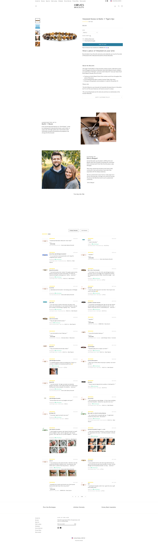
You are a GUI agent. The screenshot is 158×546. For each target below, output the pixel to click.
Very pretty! (90, 398)
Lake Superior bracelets (54, 429)
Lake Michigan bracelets (54, 360)
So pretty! (51, 287)
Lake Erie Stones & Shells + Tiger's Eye (56, 324)
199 (82, 496)
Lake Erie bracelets (53, 318)
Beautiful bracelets (53, 270)
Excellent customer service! (94, 302)
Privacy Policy (76, 1)
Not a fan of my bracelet (93, 270)
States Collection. (101, 171)
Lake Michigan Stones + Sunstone (94, 337)
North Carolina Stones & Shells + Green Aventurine (97, 420)
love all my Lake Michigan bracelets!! (57, 254)
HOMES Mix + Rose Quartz (93, 323)
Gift (89, 483)
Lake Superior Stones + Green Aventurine (57, 439)
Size (83, 30)
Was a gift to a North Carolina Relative (97, 413)
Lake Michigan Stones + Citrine (93, 469)
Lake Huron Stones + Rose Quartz (94, 490)
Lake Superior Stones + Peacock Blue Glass (57, 310)
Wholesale (60, 1)
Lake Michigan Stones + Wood (93, 352)
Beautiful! (51, 382)
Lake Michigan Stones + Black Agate (94, 387)
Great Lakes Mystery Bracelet (54, 245)
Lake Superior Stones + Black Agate (94, 310)
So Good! (90, 287)
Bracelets (90, 382)
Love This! (51, 302)
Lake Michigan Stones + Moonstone (55, 278)
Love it (89, 240)
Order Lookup (54, 1)
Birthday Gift (52, 413)
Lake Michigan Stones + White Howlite (56, 403)
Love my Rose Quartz (93, 360)
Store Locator (83, 1)
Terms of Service (67, 1)
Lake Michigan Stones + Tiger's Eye (94, 279)
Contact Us (37, 1)
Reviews (43, 1)
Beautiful (51, 346)
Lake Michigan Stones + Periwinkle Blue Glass (57, 260)
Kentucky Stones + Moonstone (54, 337)
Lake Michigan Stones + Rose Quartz (94, 294)
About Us (48, 1)
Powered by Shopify (79, 540)
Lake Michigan (91, 346)
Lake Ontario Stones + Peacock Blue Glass (95, 245)
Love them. (90, 460)
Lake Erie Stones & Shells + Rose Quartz (56, 418)
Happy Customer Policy (102, 97)
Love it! (51, 460)
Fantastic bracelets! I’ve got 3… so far (96, 429)
